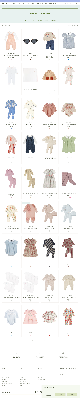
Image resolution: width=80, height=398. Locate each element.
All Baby (25, 20)
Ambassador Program (25, 383)
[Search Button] (70, 3)
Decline (71, 394)
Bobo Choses (49, 88)
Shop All (4, 385)
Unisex (46, 20)
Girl (19, 3)
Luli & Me (69, 53)
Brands (4, 379)
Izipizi (30, 53)
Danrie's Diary (23, 379)
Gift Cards (5, 381)
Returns (40, 377)
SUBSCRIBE (75, 374)
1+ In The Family (49, 226)
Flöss (68, 329)
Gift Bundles (53, 20)
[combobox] (67, 3)
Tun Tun (30, 122)
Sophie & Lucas (11, 53)
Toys (33, 3)
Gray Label (11, 191)
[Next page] (47, 340)
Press (21, 385)
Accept (60, 394)
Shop (36, 6)
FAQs (39, 375)
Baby (28, 3)
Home (46, 3)
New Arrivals (5, 377)
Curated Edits (52, 3)
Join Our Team (23, 381)
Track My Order (42, 379)
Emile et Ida (49, 53)
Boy (23, 3)
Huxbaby (11, 122)
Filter (7, 25)
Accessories (40, 3)
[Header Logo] (4, 3)
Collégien (68, 191)
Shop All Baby (41, 6)
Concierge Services (7, 383)
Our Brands (22, 375)
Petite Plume (11, 295)
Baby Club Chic (11, 88)
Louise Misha (49, 157)
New (14, 3)
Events (21, 377)
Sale (59, 3)
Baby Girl (32, 20)
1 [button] (32, 340)
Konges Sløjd (11, 226)
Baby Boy (40, 20)
